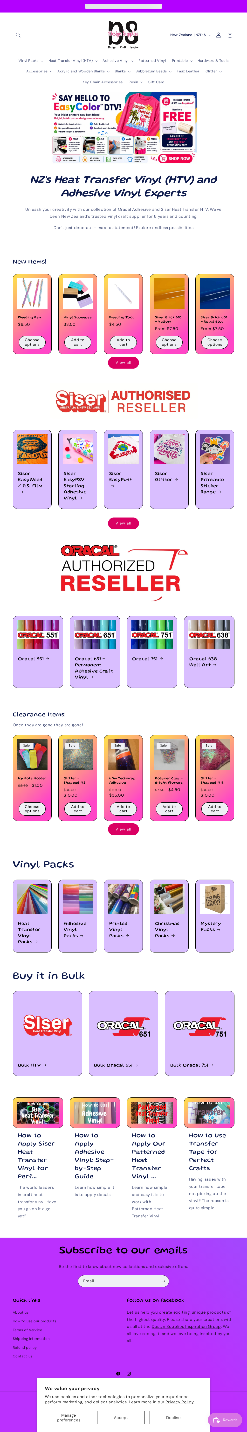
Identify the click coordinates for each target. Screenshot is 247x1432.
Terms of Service (27, 1330)
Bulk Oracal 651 (113, 1065)
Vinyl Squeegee (78, 317)
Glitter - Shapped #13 (212, 780)
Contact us (22, 1356)
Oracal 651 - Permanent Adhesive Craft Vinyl (94, 668)
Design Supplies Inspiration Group (186, 1326)
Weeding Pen (29, 317)
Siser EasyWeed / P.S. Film (30, 480)
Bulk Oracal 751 (189, 1065)
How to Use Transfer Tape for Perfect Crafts (207, 1152)
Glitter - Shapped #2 (74, 780)
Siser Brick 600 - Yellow (168, 319)
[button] (18, 35)
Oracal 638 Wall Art (203, 662)
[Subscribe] (163, 1281)
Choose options (32, 342)
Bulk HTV (29, 1065)
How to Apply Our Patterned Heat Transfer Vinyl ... (149, 1156)
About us (21, 1312)
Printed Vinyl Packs (118, 930)
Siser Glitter (164, 477)
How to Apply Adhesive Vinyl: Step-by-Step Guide (94, 1156)
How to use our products (35, 1321)
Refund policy (25, 1347)
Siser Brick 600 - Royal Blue (214, 319)
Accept (121, 1417)
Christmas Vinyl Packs (167, 930)
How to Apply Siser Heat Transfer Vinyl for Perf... (36, 1156)
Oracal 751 (145, 659)
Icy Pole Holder (32, 778)
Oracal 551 (31, 659)
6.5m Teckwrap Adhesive (122, 780)
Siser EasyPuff (120, 477)
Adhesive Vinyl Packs (75, 930)
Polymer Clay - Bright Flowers (169, 780)
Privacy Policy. (179, 1402)
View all (123, 362)
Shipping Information (31, 1338)
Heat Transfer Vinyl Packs (29, 933)
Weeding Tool (121, 317)
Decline (173, 1417)
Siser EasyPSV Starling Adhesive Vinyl (75, 486)
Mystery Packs (211, 927)
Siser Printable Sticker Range (212, 483)
